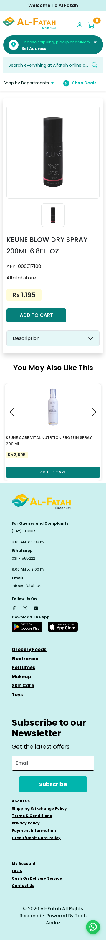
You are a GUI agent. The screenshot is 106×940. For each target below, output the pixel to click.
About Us (21, 801)
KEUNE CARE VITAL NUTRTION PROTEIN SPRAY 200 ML (49, 441)
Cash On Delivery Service (37, 878)
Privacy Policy (26, 823)
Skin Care (23, 685)
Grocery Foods (29, 649)
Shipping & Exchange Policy (39, 808)
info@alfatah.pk (26, 585)
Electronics (25, 659)
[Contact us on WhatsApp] (93, 927)
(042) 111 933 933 (26, 531)
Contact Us (23, 885)
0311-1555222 (23, 558)
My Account (24, 863)
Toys (17, 695)
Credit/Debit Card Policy (36, 837)
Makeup (21, 677)
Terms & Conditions (32, 815)
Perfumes (23, 667)
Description (26, 338)
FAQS (17, 870)
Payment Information (34, 830)
